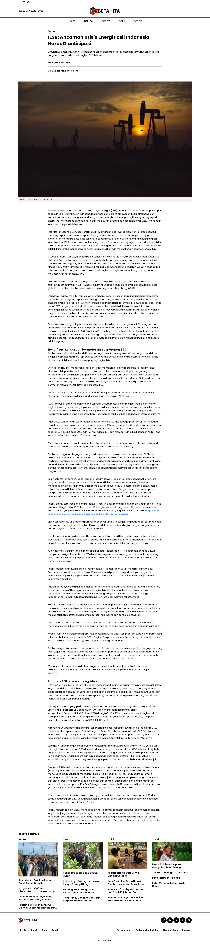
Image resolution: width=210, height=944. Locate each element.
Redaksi (186, 930)
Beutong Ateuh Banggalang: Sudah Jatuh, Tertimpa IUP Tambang (79, 892)
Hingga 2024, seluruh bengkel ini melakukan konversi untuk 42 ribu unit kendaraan (104, 512)
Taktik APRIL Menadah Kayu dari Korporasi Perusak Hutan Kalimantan (81, 900)
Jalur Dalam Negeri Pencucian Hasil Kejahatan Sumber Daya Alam (125, 900)
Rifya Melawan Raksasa (166, 877)
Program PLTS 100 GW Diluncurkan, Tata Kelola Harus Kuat (36, 891)
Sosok (138, 21)
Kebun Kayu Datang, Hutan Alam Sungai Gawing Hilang (82, 883)
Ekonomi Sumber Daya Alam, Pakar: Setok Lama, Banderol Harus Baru (35, 899)
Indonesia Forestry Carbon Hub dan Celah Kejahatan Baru (126, 891)
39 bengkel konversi (104, 507)
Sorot (106, 21)
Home (71, 21)
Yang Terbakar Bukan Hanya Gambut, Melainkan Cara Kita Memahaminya (125, 884)
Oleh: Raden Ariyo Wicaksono (63, 70)
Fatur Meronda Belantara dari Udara (169, 884)
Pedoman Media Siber (147, 930)
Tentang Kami (123, 930)
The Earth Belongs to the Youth (170, 872)
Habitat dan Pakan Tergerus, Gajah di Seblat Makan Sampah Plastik (36, 908)
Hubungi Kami (170, 930)
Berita (88, 21)
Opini (122, 21)
